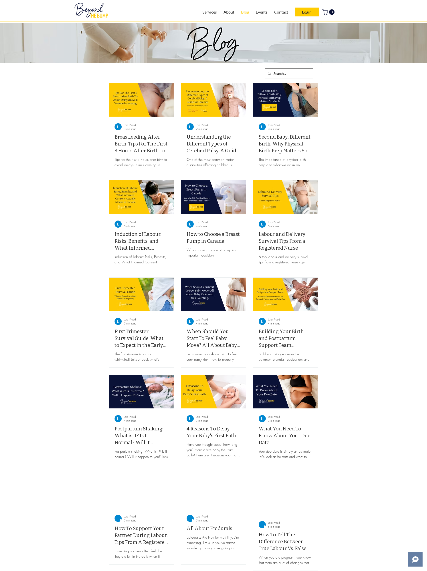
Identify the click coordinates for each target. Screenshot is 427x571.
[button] (329, 12)
